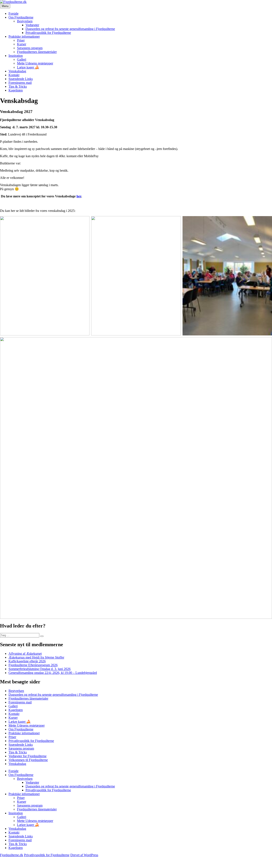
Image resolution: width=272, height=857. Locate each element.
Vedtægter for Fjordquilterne (27, 756)
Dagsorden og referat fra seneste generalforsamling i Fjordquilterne (70, 29)
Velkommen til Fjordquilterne (28, 760)
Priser (21, 40)
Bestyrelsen (25, 21)
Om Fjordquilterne (20, 17)
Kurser (21, 44)
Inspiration (15, 55)
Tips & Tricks (17, 86)
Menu (5, 6)
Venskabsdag (17, 71)
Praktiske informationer (24, 36)
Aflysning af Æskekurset (25, 653)
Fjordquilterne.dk (11, 855)
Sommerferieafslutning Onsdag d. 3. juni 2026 (39, 669)
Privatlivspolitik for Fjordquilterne (48, 32)
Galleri (21, 59)
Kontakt (13, 75)
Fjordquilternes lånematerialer (37, 52)
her (78, 196)
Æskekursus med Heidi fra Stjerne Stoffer (36, 657)
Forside (13, 13)
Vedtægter (32, 25)
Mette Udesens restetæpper (35, 63)
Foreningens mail (20, 82)
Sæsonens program (29, 48)
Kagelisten (15, 90)
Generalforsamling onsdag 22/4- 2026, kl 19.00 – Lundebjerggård (52, 672)
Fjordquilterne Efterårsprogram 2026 (33, 665)
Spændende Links (20, 79)
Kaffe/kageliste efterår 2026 (27, 661)
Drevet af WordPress (84, 855)
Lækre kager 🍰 (28, 67)
